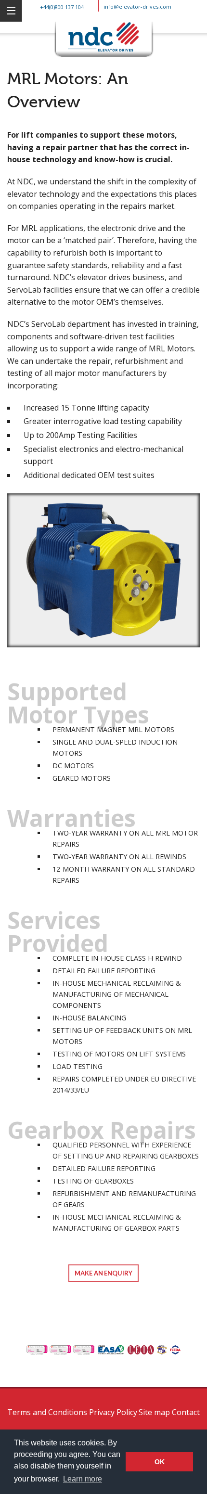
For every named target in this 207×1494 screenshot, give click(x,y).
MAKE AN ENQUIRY (103, 1273)
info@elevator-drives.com (137, 6)
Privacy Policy (113, 1412)
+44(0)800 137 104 (62, 7)
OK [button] (160, 1462)
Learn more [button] (82, 1479)
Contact (186, 1412)
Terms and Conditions (47, 1412)
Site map (154, 1412)
